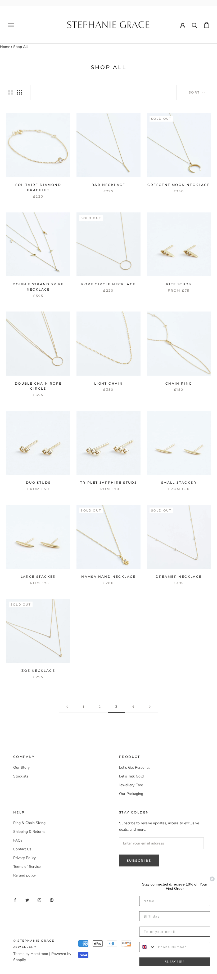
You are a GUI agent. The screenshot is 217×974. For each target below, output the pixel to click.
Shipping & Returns (29, 831)
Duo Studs (38, 482)
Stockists (20, 776)
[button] (174, 961)
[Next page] (150, 707)
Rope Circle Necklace (108, 284)
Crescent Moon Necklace (178, 185)
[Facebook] (15, 900)
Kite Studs (178, 284)
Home (5, 46)
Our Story (21, 767)
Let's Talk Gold (131, 776)
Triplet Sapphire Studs (108, 482)
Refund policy (24, 875)
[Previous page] (67, 707)
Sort (195, 92)
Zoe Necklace (38, 671)
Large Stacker (38, 577)
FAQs (17, 840)
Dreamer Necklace (179, 577)
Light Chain (108, 383)
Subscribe (139, 860)
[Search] (194, 25)
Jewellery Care (131, 785)
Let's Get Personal (134, 767)
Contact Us (22, 849)
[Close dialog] (212, 879)
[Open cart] (206, 25)
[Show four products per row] (19, 92)
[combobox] (147, 947)
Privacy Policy (24, 857)
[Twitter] (27, 900)
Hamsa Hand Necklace (108, 577)
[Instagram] (39, 900)
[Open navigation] (11, 25)
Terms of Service (26, 866)
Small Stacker (178, 482)
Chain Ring (178, 383)
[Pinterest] (51, 900)
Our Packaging (131, 793)
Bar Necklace (108, 185)
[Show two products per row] (10, 92)
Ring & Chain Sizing (29, 822)
